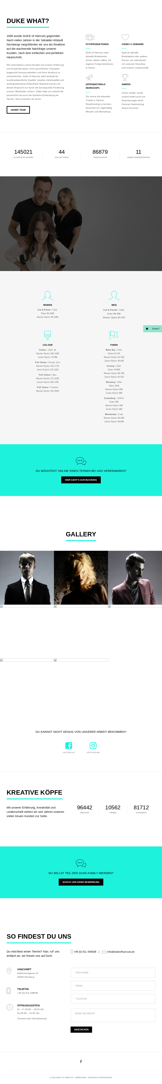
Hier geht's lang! (145, 6)
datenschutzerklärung (100, 1077)
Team (97, 6)
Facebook (69, 752)
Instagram (93, 752)
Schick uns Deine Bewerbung (81, 882)
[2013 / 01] (135, 631)
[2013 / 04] (81, 631)
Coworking (69, 6)
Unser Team (18, 110)
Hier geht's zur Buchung (81, 480)
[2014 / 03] (27, 631)
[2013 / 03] (81, 578)
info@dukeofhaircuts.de (120, 951)
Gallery (85, 6)
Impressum (80, 1077)
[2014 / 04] (135, 578)
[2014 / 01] (81, 685)
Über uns (40, 6)
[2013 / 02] (27, 685)
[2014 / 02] (27, 578)
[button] (152, 328)
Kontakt (110, 6)
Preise (54, 6)
